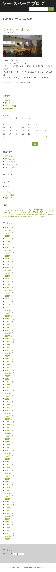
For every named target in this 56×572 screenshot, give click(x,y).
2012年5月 (9, 493)
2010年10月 (9, 539)
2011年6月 (9, 516)
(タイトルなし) (10, 167)
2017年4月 (9, 359)
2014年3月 (9, 439)
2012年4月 (9, 496)
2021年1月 (9, 287)
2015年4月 (9, 407)
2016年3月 (9, 384)
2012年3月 (9, 499)
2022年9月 (9, 264)
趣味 (29, 216)
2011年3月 (9, 524)
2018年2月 (9, 330)
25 (4, 134)
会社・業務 (26, 82)
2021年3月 (9, 281)
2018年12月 (9, 316)
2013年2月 (9, 467)
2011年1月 (9, 530)
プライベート (10, 192)
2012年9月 (9, 482)
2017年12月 (9, 336)
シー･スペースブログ (23, 3)
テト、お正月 (48, 211)
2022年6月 (9, 267)
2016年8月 (9, 376)
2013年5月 (9, 459)
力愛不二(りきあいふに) (14, 164)
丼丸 (15, 215)
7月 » (48, 137)
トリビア (8, 189)
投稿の (9, 103)
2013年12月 (9, 447)
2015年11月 (9, 393)
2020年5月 (9, 299)
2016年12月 (9, 370)
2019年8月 (9, 313)
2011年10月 (9, 504)
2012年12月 (9, 473)
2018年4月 (9, 324)
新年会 (45, 215)
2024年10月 (9, 256)
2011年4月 (9, 522)
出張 (36, 215)
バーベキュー (15, 213)
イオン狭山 (6, 211)
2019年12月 (9, 310)
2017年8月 (9, 347)
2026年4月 (9, 236)
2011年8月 (9, 510)
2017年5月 (9, 356)
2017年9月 (9, 344)
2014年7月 (9, 433)
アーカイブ (7, 554)
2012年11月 (9, 476)
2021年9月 (9, 270)
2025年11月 (9, 250)
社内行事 (8, 198)
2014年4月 (9, 436)
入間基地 (31, 215)
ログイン (8, 100)
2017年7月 (9, 350)
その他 (7, 186)
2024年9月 (9, 258)
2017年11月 (9, 339)
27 (16, 134)
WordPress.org (10, 108)
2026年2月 (9, 241)
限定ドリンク (35, 216)
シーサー (25, 211)
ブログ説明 (38, 213)
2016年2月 (9, 387)
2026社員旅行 (10, 161)
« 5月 (5, 137)
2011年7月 (9, 513)
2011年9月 (9, 507)
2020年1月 (9, 307)
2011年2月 (9, 527)
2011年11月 (9, 502)
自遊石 (20, 216)
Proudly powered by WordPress (20, 567)
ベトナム (46, 213)
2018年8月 (9, 321)
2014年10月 (9, 424)
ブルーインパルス (29, 213)
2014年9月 (9, 427)
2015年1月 (9, 416)
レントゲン (10, 215)
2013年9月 (9, 453)
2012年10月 (9, 479)
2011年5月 (9, 519)
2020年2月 (9, 304)
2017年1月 (9, 367)
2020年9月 (9, 293)
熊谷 (8, 216)
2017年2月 (9, 364)
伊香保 (26, 215)
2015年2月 (9, 413)
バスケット (6, 213)
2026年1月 (9, 244)
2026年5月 (9, 233)
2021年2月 (9, 284)
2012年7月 (9, 487)
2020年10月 (9, 290)
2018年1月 (9, 333)
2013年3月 (9, 464)
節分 (16, 216)
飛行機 (42, 216)
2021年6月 (9, 278)
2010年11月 (9, 536)
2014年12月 (9, 419)
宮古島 (40, 215)
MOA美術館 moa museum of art (17, 159)
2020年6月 (9, 296)
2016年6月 (9, 379)
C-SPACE (16, 82)
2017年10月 (9, 341)
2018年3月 (9, 327)
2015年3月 (9, 410)
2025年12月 (9, 247)
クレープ (14, 211)
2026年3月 (9, 238)
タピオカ (36, 209)
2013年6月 (9, 456)
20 (16, 130)
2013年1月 (9, 470)
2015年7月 (9, 399)
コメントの (11, 105)
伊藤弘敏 (20, 215)
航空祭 (25, 216)
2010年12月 (9, 533)
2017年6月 (9, 353)
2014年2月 (9, 441)
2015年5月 (9, 404)
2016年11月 (9, 373)
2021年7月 (9, 276)
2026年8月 (9, 227)
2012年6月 (9, 490)
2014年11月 (9, 421)
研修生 (12, 216)
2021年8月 (9, 273)
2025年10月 (9, 253)
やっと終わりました (16, 29)
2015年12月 (9, 390)
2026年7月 (9, 230)
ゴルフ (19, 211)
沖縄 (49, 215)
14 (23, 127)
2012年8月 (9, 484)
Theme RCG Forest (40, 567)
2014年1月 (9, 444)
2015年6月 (9, 401)
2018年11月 (9, 319)
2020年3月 (9, 301)
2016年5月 (9, 381)
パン (21, 213)
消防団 (7, 156)
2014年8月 (9, 430)
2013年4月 (9, 461)
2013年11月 (9, 450)
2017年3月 (9, 361)
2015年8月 (9, 396)
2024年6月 (9, 261)
